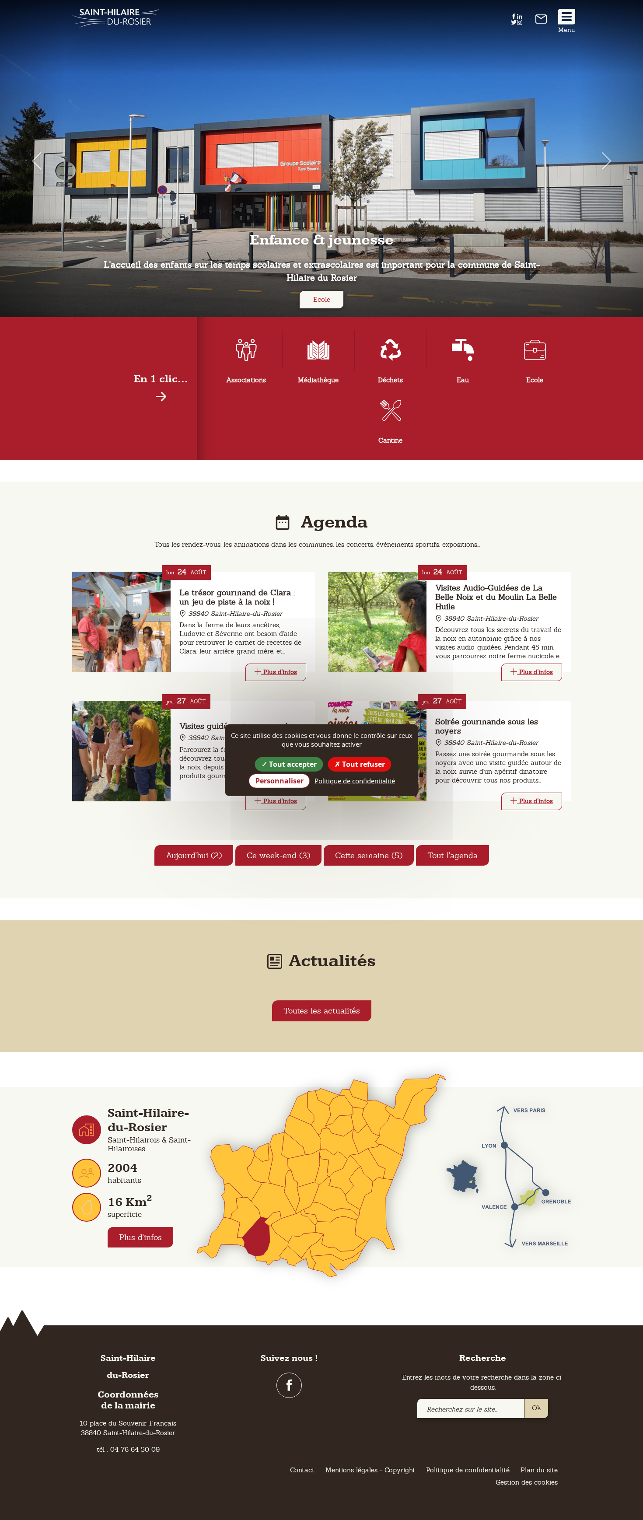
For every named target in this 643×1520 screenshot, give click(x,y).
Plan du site (539, 1470)
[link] (541, 21)
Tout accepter (292, 764)
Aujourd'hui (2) (194, 855)
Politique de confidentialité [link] (355, 780)
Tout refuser (362, 764)
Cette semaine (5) (368, 855)
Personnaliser (279, 781)
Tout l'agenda (452, 855)
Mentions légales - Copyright (370, 1470)
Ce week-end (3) (278, 855)
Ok (536, 1408)
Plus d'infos (140, 1237)
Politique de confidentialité (468, 1470)
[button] (32, 160)
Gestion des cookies (527, 1482)
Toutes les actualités (321, 1011)
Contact (302, 1470)
